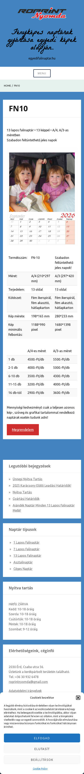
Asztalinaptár (23, 562)
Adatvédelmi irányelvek (25, 691)
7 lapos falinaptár (26, 549)
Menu (42, 73)
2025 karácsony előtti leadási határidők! (42, 485)
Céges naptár (22, 568)
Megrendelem (23, 430)
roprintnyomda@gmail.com (28, 682)
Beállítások (42, 760)
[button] (78, 698)
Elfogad (42, 738)
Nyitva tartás (22, 492)
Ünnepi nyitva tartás (27, 479)
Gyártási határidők (26, 498)
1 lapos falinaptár (26, 542)
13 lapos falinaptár (27, 555)
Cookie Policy (40, 768)
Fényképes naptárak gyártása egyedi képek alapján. (42, 40)
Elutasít (42, 749)
